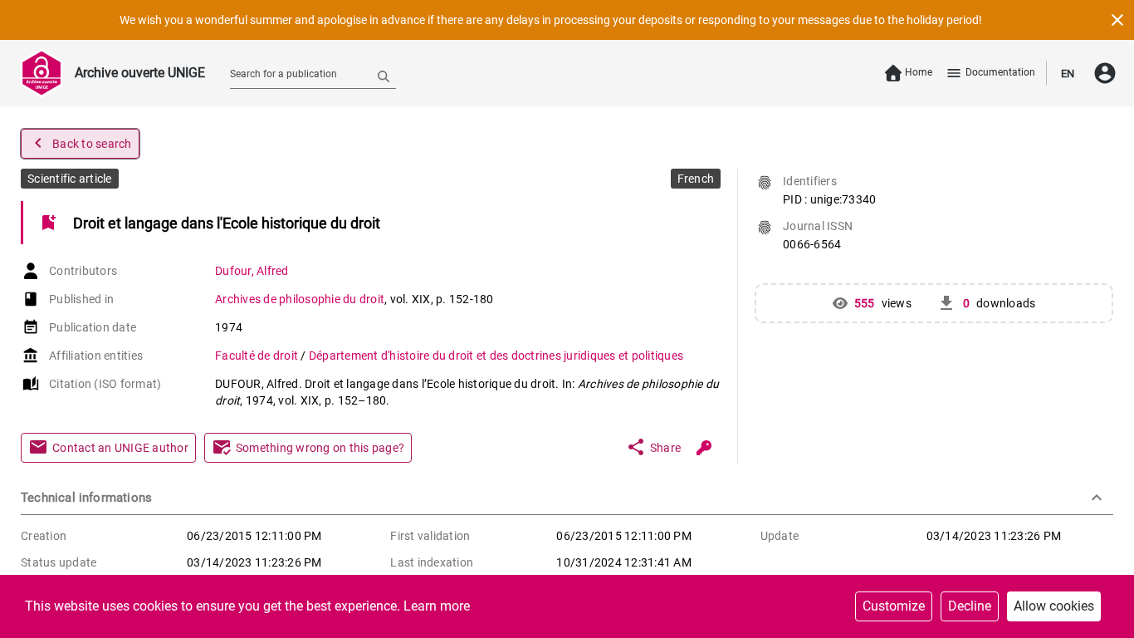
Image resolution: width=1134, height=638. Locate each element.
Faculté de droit (258, 355)
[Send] (383, 75)
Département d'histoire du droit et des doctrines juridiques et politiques (496, 355)
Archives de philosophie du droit (299, 299)
